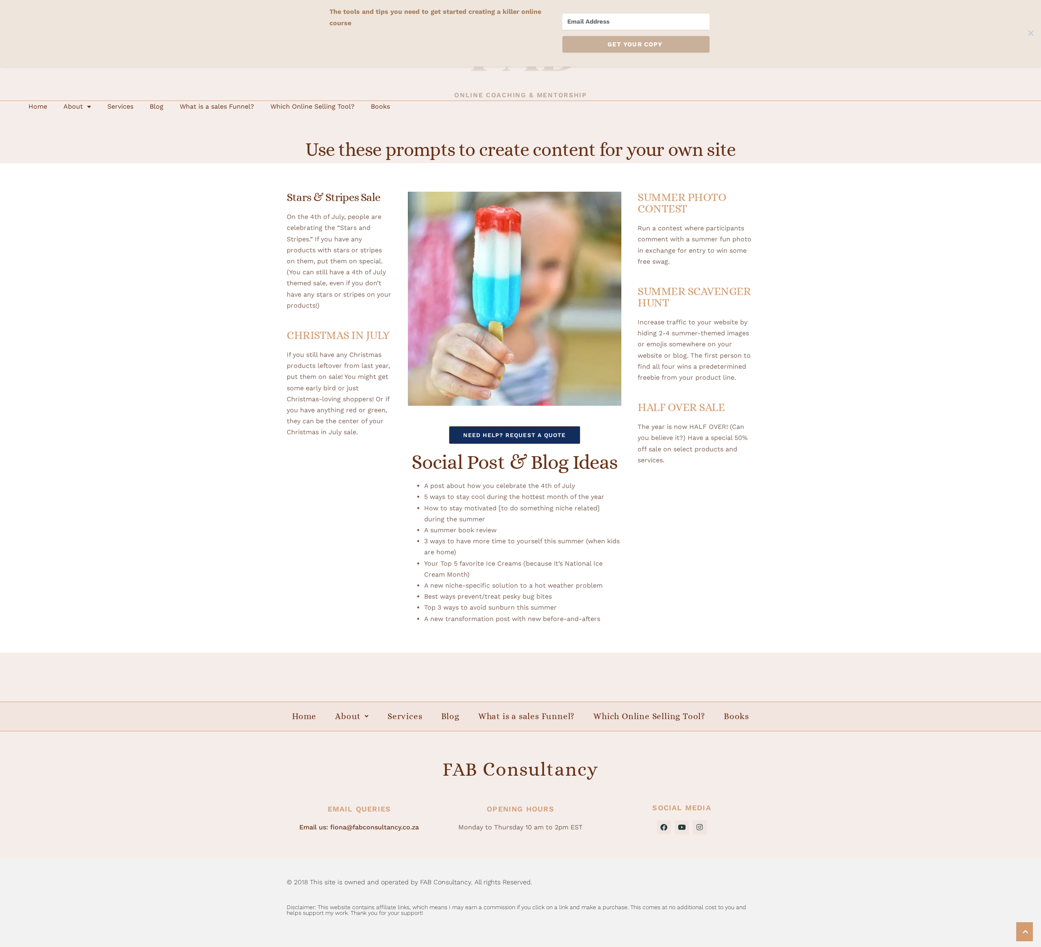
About (73, 106)
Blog (156, 106)
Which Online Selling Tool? (312, 106)
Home (37, 106)
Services (120, 106)
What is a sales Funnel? (217, 106)
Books (380, 106)
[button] (352, 716)
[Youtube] (682, 827)
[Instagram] (700, 827)
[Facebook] (664, 827)
